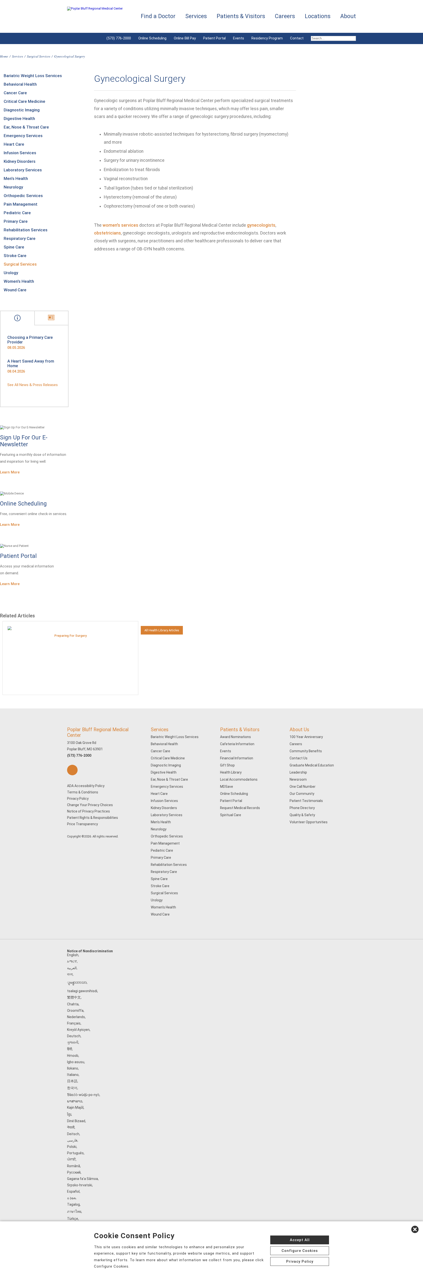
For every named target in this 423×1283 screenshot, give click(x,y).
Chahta (73, 1004)
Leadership (298, 772)
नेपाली (70, 1127)
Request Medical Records (240, 808)
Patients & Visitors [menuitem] (241, 16)
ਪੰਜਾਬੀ (71, 1159)
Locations (317, 16)
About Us (299, 729)
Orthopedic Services (23, 195)
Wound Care (15, 289)
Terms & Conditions (82, 792)
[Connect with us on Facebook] (72, 770)
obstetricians (107, 233)
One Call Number (303, 787)
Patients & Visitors (239, 729)
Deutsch (74, 1036)
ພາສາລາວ (74, 1101)
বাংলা (70, 974)
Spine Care (14, 247)
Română (73, 1166)
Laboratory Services (23, 169)
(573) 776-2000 (118, 38)
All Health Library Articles (161, 630)
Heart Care (14, 144)
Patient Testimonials (306, 801)
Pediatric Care (17, 212)
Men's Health (16, 178)
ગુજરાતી (72, 1042)
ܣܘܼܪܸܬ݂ (71, 1198)
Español (73, 1191)
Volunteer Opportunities (309, 822)
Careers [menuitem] (285, 16)
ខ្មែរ (69, 1114)
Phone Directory (302, 808)
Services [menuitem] (196, 16)
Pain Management (20, 204)
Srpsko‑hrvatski (79, 1185)
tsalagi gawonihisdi (82, 991)
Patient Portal (214, 38)
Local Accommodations (239, 779)
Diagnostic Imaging (22, 109)
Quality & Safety (302, 815)
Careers (296, 744)
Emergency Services (23, 135)
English (72, 955)
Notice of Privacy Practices (88, 811)
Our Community (302, 794)
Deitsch (73, 1134)
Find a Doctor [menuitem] (158, 16)
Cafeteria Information (237, 744)
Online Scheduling (152, 38)
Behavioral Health (20, 84)
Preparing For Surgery (70, 635)
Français (74, 1023)
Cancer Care (15, 92)
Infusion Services (20, 152)
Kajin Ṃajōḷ (75, 1107)
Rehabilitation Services (25, 229)
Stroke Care (15, 255)
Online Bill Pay (185, 38)
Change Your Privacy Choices (90, 805)
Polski (71, 1147)
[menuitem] (331, 38)
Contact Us (298, 758)
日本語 (72, 1081)
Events (238, 38)
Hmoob (72, 1056)
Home (4, 56)
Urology (11, 272)
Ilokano (72, 1068)
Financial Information (236, 758)
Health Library (231, 772)
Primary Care (16, 221)
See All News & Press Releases (32, 385)
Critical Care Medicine (24, 101)
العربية (72, 968)
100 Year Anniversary (306, 737)
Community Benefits (306, 751)
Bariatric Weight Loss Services (33, 75)
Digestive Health (19, 118)
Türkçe (72, 1219)
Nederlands (76, 1017)
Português (75, 1153)
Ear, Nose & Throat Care (26, 127)
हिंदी (69, 1049)
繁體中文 (74, 997)
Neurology (13, 187)
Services (17, 56)
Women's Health (19, 281)
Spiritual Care (230, 815)
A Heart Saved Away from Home (30, 363)
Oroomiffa (75, 1010)
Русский (74, 1172)
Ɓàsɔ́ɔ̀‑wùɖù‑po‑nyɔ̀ (83, 1095)
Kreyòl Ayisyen (78, 1030)
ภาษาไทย (74, 1211)
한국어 (72, 1088)
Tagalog (73, 1204)
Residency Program (267, 38)
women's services (120, 225)
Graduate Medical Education (312, 765)
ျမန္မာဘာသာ (77, 982)
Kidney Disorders (19, 161)
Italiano (73, 1075)
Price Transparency (82, 824)
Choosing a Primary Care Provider (30, 339)
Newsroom (298, 779)
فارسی (72, 1140)
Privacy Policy (78, 798)
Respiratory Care (19, 238)
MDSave (226, 787)
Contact (297, 38)
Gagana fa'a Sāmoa (82, 1179)
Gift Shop (227, 765)
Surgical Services (38, 56)
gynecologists (261, 225)
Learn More (10, 472)
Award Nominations (235, 737)
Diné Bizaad (76, 1121)
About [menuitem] (348, 16)
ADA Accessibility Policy (86, 786)
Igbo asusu (75, 1062)
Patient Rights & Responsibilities (92, 818)
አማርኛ (72, 961)
